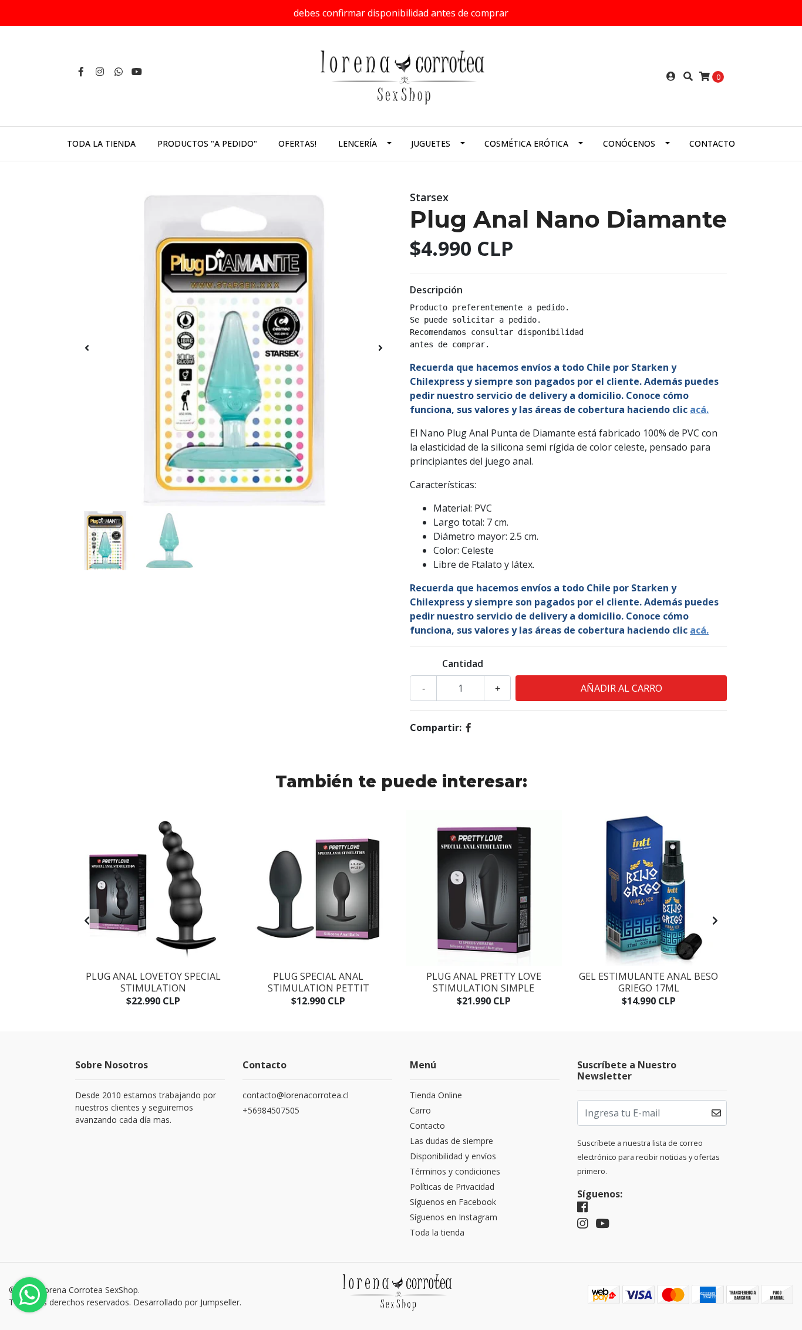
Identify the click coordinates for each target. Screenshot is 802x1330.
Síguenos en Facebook (453, 1201)
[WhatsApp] (118, 71)
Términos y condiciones (455, 1171)
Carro (420, 1110)
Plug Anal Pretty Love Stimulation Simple (483, 982)
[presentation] (87, 348)
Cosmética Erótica (526, 143)
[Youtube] (137, 71)
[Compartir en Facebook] (468, 727)
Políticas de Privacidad (452, 1186)
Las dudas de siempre (451, 1140)
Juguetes (430, 143)
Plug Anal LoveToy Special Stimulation (153, 982)
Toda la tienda (101, 143)
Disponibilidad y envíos (453, 1156)
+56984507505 (270, 1110)
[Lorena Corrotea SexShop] (401, 75)
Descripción (436, 289)
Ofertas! (297, 143)
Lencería (357, 143)
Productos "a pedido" (207, 143)
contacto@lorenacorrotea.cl (295, 1095)
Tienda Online (436, 1095)
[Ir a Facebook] (81, 71)
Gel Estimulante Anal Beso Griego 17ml (648, 982)
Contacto (712, 143)
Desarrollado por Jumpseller (186, 1302)
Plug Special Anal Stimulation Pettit (318, 982)
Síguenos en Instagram (453, 1217)
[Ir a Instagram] (100, 71)
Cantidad (462, 663)
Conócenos (629, 143)
